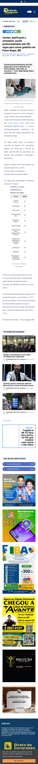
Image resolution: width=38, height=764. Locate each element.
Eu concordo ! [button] (19, 760)
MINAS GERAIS (24, 55)
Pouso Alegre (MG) (16, 123)
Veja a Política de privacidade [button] (12, 756)
